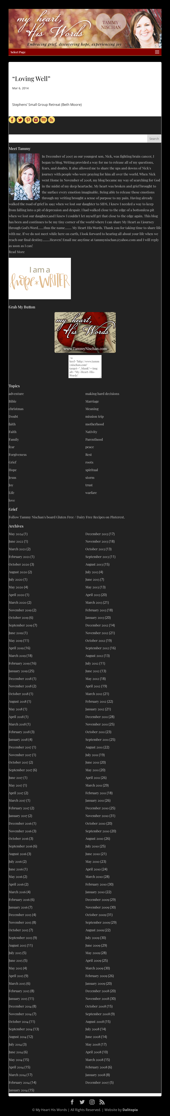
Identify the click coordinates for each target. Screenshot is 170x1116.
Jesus (12, 477)
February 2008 (96, 1067)
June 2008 (92, 1036)
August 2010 (94, 838)
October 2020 (19, 564)
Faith (12, 432)
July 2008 (92, 1029)
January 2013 (94, 617)
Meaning (91, 409)
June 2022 (16, 541)
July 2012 (91, 663)
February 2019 (19, 663)
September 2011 (97, 739)
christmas (16, 409)
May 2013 (92, 587)
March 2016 (17, 892)
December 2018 (20, 678)
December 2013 (96, 534)
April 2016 (16, 884)
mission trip (94, 416)
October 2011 (95, 732)
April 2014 (16, 1067)
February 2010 (96, 884)
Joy (11, 485)
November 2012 (96, 633)
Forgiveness (18, 454)
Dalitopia (130, 1110)
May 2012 (92, 678)
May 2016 (15, 876)
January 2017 (18, 815)
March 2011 (93, 785)
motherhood (94, 424)
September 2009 (97, 922)
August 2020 (18, 572)
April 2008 (93, 1052)
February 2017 (19, 808)
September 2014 (20, 1029)
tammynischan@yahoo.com (115, 240)
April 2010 (93, 869)
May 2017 (15, 785)
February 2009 (96, 976)
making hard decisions (102, 393)
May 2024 (16, 534)
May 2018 (15, 709)
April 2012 (92, 686)
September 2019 (20, 625)
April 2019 (16, 648)
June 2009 (92, 945)
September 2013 (97, 556)
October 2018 (18, 693)
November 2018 (20, 686)
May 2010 (92, 861)
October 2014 (18, 1021)
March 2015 (17, 983)
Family (14, 439)
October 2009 (95, 914)
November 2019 (20, 610)
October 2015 (18, 930)
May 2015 (15, 968)
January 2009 (95, 983)
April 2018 (16, 716)
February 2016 (19, 899)
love (12, 500)
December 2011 (96, 716)
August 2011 (94, 747)
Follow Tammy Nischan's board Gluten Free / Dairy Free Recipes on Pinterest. (67, 517)
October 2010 (95, 823)
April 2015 (16, 976)
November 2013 (96, 541)
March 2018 (17, 724)
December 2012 (96, 625)
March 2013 (93, 602)
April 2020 (16, 594)
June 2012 (92, 671)
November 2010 (97, 815)
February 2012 (95, 701)
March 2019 (17, 655)
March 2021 (17, 549)
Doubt (13, 416)
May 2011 (92, 770)
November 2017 (20, 755)
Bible (12, 401)
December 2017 (20, 747)
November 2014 (20, 1014)
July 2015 (15, 953)
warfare (91, 492)
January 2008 (95, 1075)
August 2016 (17, 854)
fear (12, 447)
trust (89, 485)
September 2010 (97, 831)
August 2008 (94, 1021)
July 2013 (91, 572)
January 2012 (94, 709)
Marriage (92, 401)
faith (12, 424)
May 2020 (16, 587)
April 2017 (16, 793)
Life (11, 492)
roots (89, 462)
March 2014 (17, 1075)
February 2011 (95, 793)
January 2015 (18, 998)
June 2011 (92, 762)
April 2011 (92, 777)
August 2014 (17, 1036)
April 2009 (93, 960)
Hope (13, 470)
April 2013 (92, 594)
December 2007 (97, 1082)
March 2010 (94, 876)
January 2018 (18, 739)
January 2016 (18, 907)
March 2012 (93, 693)
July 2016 (15, 861)
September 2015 (20, 937)
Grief (12, 462)
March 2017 (17, 800)
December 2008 (97, 991)
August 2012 (94, 655)
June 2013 (92, 579)
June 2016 (16, 869)
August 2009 (94, 930)
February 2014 (19, 1082)
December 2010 (97, 808)
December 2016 (20, 823)
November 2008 (97, 998)
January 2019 (18, 671)
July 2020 (16, 579)
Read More (17, 252)
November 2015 (20, 922)
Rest (88, 454)
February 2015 (19, 991)
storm (89, 477)
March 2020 (18, 602)
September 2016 (20, 846)
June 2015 (16, 960)
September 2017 (20, 770)
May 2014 (15, 1059)
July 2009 (92, 937)
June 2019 (16, 633)
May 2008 (92, 1044)
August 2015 (17, 945)
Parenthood (94, 439)
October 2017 (18, 762)
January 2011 (94, 800)
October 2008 (95, 1006)
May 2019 (15, 640)
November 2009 (97, 907)
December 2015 (20, 914)
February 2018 (19, 732)
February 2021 (19, 556)
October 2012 (95, 640)
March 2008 (94, 1059)
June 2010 (92, 854)
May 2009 (92, 953)
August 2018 (17, 701)
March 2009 (94, 968)
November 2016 (20, 831)
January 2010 (95, 892)
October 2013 (95, 549)
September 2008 (97, 1014)
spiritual (91, 470)
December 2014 (20, 1006)
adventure (16, 393)
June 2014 (16, 1052)
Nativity (91, 432)
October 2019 (18, 617)
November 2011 (96, 724)
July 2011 (91, 755)
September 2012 (97, 648)
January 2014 (18, 1090)
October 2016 (18, 838)
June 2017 (16, 777)
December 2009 (97, 899)
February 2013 (95, 610)
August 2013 (94, 564)
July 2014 (15, 1044)
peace (89, 447)
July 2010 (92, 846)
